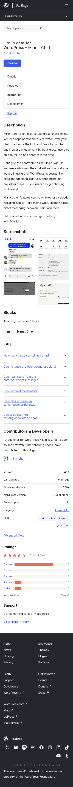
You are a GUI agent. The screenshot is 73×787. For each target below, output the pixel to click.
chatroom (63, 518)
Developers (11, 686)
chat (42, 518)
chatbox (51, 518)
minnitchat (14, 53)
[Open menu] (67, 5)
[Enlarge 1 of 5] (30, 242)
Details (11, 76)
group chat (62, 525)
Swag (43, 692)
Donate (45, 686)
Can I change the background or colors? (30, 366)
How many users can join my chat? (26, 355)
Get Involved (46, 674)
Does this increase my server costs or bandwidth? (22, 402)
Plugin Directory (13, 15)
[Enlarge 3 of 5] (64, 242)
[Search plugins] (41, 28)
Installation (14, 95)
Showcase (45, 643)
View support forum (16, 622)
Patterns (43, 662)
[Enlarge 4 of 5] (64, 258)
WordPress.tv (14, 692)
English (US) (62, 510)
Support (12, 113)
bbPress (11, 716)
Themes (43, 650)
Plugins (42, 656)
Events (42, 680)
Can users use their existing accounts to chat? (21, 416)
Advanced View (14, 535)
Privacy (8, 662)
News (7, 650)
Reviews (12, 85)
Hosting (9, 656)
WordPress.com (16, 704)
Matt (8, 710)
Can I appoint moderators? (21, 391)
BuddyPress (13, 722)
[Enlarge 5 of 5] (64, 288)
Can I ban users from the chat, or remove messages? (22, 378)
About (7, 643)
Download (12, 62)
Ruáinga (17, 738)
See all (65, 595)
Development (16, 104)
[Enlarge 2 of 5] (30, 286)
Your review (11, 595)
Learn (7, 674)
